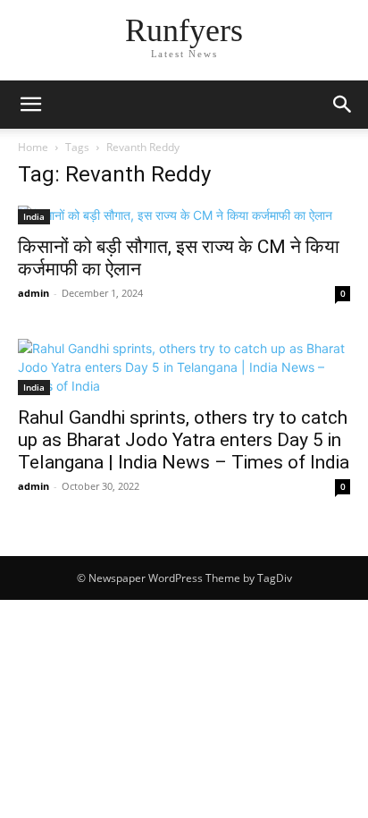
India (34, 216)
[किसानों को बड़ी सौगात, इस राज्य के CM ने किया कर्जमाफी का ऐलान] (184, 215)
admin (33, 292)
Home (33, 147)
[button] (30, 104)
